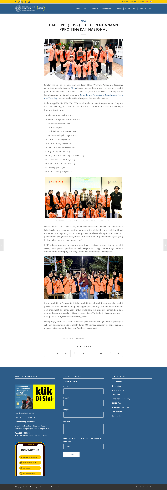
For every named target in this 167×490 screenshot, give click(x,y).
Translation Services (120, 407)
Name (66, 386)
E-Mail (66, 398)
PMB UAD (141, 2)
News (83, 21)
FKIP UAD (133, 2)
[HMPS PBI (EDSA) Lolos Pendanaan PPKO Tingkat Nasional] (83, 59)
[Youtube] (29, 1)
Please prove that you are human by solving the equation (82, 439)
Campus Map (117, 416)
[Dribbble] (18, 1)
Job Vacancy (117, 382)
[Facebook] (25, 1)
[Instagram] (22, 1)
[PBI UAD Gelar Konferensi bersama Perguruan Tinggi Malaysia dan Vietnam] (2, 245)
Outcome (116, 394)
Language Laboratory (121, 399)
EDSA (73, 88)
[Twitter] (15, 1)
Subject (67, 410)
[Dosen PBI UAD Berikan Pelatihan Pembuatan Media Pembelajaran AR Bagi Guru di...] (165, 245)
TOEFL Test (116, 403)
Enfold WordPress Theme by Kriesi (50, 487)
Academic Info (118, 390)
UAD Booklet (117, 411)
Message (67, 421)
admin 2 (80, 338)
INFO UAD (125, 2)
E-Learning (116, 386)
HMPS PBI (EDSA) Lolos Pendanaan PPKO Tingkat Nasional (83, 27)
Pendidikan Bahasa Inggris (31, 487)
